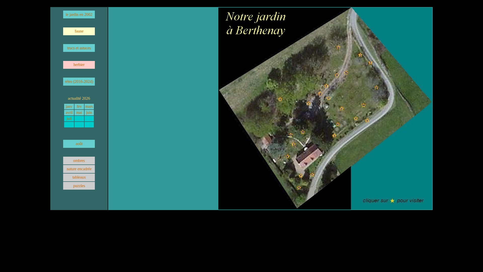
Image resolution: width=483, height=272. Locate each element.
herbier (79, 64)
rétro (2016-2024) (79, 81)
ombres (79, 160)
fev (79, 106)
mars (89, 106)
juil (69, 118)
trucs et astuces (79, 48)
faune (79, 31)
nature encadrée (79, 169)
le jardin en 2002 (79, 14)
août (79, 144)
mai (79, 112)
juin (89, 112)
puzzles (79, 186)
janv (69, 106)
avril (69, 112)
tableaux (79, 177)
